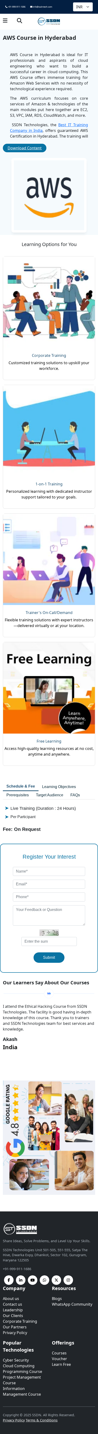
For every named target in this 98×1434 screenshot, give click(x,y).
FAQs (75, 795)
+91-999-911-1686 (16, 6)
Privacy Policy (15, 1332)
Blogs (57, 1298)
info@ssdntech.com (42, 6)
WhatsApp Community (72, 1304)
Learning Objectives (59, 787)
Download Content (25, 148)
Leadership (13, 1310)
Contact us (12, 1304)
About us (11, 1298)
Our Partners (15, 1327)
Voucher (59, 1358)
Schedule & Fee (20, 786)
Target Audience (49, 795)
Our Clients (13, 1315)
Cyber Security (16, 1360)
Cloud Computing (18, 1365)
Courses (59, 1353)
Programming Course (22, 1371)
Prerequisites (17, 795)
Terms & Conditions (42, 1420)
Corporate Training (20, 1321)
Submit (49, 957)
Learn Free (61, 1364)
